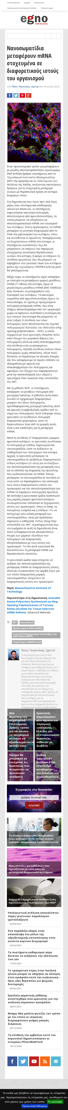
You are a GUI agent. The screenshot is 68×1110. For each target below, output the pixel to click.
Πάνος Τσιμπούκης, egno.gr (25, 86)
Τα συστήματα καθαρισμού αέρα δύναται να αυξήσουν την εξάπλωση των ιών (33, 956)
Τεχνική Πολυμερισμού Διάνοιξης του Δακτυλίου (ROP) (35, 635)
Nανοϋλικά (27, 622)
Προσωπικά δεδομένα (34, 1106)
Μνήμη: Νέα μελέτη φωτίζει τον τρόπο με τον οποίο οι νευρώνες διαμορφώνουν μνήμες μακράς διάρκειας (34, 1019)
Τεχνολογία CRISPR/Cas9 (27, 642)
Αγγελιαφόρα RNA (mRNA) (28, 628)
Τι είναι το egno (47, 8)
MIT (15, 622)
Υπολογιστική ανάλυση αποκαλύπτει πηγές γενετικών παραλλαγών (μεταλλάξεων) (33, 916)
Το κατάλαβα (55, 1101)
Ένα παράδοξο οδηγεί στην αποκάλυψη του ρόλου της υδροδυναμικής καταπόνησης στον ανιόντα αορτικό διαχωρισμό (31, 936)
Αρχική (27, 3)
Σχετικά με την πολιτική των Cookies (21, 8)
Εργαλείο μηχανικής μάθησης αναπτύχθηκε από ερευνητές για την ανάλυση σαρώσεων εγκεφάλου (33, 999)
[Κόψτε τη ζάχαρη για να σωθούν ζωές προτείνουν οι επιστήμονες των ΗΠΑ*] (34, 879)
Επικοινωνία (39, 3)
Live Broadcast (13, 3)
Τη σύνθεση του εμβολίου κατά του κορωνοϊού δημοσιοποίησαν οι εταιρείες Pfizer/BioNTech (32, 1038)
